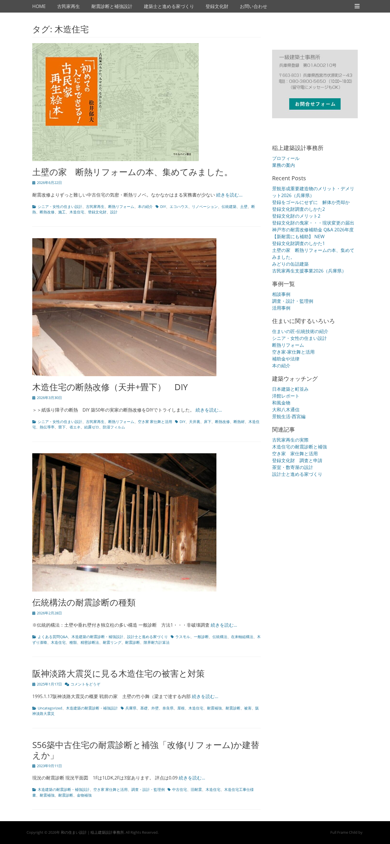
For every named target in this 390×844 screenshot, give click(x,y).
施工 (62, 211)
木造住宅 (76, 211)
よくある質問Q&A (53, 636)
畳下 (62, 427)
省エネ (75, 427)
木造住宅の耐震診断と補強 (299, 447)
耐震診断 (132, 642)
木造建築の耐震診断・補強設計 (97, 636)
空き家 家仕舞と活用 (155, 421)
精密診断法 (90, 642)
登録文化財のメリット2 (296, 216)
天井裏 (194, 421)
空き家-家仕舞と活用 (293, 352)
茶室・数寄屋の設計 (292, 467)
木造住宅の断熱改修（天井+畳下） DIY (110, 387)
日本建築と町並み (290, 389)
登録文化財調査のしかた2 (298, 209)
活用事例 (281, 308)
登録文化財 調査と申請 (297, 460)
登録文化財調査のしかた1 (298, 243)
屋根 (181, 708)
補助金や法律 (285, 359)
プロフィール (285, 158)
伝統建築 (229, 206)
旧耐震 (196, 789)
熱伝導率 (47, 427)
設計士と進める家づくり (147, 636)
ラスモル (182, 636)
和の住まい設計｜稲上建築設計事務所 (92, 832)
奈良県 (168, 708)
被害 (248, 708)
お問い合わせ (253, 6)
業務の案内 (283, 165)
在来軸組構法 (242, 636)
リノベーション (205, 206)
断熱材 (239, 421)
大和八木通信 (285, 409)
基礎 (144, 708)
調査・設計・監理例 (148, 789)
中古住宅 (179, 789)
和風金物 (281, 403)
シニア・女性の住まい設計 (60, 206)
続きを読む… (229, 195)
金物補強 (84, 795)
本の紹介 (145, 206)
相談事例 (281, 294)
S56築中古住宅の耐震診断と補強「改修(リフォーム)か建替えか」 (145, 750)
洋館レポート (285, 396)
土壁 (244, 206)
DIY (163, 206)
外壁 (155, 708)
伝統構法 (219, 636)
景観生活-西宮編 (288, 416)
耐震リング (112, 642)
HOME (39, 6)
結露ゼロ (91, 427)
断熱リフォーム (121, 206)
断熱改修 (47, 211)
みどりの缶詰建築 (290, 264)
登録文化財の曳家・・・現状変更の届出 (313, 223)
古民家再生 (68, 6)
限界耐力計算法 (157, 642)
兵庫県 (130, 708)
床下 (207, 421)
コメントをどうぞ (85, 684)
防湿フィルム (114, 427)
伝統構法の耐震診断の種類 (84, 602)
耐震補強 (214, 708)
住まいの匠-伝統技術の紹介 (300, 331)
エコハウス (179, 206)
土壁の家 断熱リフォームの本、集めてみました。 (132, 172)
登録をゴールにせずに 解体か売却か (311, 202)
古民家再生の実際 (290, 440)
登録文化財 (217, 6)
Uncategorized (50, 708)
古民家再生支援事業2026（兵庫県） (309, 271)
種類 (73, 642)
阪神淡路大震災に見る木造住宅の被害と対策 (118, 673)
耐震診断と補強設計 (111, 6)
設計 (114, 211)
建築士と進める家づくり (169, 6)
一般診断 (201, 636)
